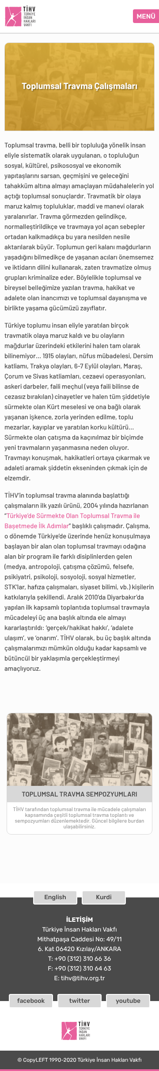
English (55, 897)
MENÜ (145, 16)
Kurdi (103, 897)
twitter (79, 1001)
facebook (31, 1001)
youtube (128, 1001)
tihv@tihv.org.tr (83, 978)
